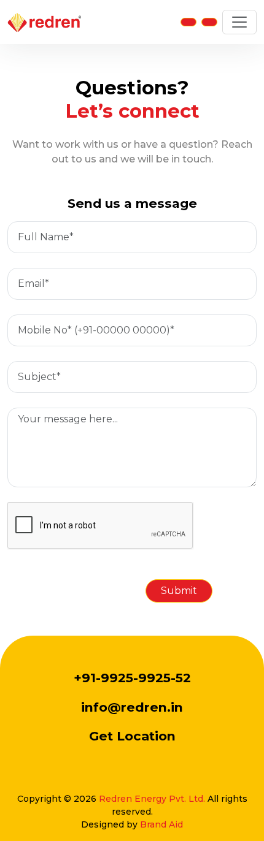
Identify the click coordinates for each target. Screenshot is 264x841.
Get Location (132, 736)
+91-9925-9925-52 (132, 677)
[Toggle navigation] (239, 22)
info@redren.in (132, 707)
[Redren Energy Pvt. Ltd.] (44, 22)
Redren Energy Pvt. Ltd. (152, 798)
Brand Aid (161, 824)
